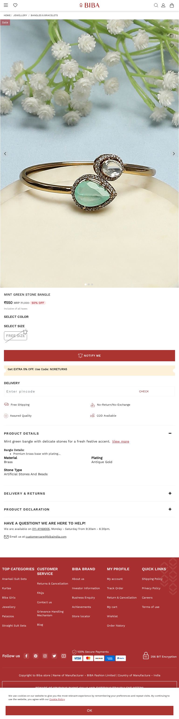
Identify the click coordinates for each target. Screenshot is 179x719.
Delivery (12, 383)
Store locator (81, 616)
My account (115, 579)
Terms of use (150, 607)
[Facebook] (26, 656)
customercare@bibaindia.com (46, 536)
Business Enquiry (83, 597)
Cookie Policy (57, 699)
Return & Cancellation (122, 597)
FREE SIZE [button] (15, 335)
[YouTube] (63, 656)
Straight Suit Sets (14, 625)
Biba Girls (8, 597)
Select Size (14, 326)
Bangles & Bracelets (44, 15)
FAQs (40, 593)
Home (7, 15)
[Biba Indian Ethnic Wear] (90, 5)
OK (89, 710)
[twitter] (54, 656)
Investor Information (86, 588)
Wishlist (112, 616)
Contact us (44, 602)
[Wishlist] (171, 45)
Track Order (115, 588)
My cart (112, 607)
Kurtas (6, 588)
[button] (164, 5)
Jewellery (20, 15)
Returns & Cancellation (52, 583)
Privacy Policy (151, 588)
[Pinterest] (35, 656)
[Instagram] (45, 656)
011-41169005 (41, 529)
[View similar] (171, 35)
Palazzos (8, 616)
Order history (116, 625)
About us (78, 579)
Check (144, 391)
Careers (147, 597)
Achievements (81, 607)
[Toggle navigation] (6, 5)
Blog (40, 624)
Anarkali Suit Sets (14, 579)
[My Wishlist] (15, 5)
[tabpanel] (89, 153)
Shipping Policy (152, 579)
